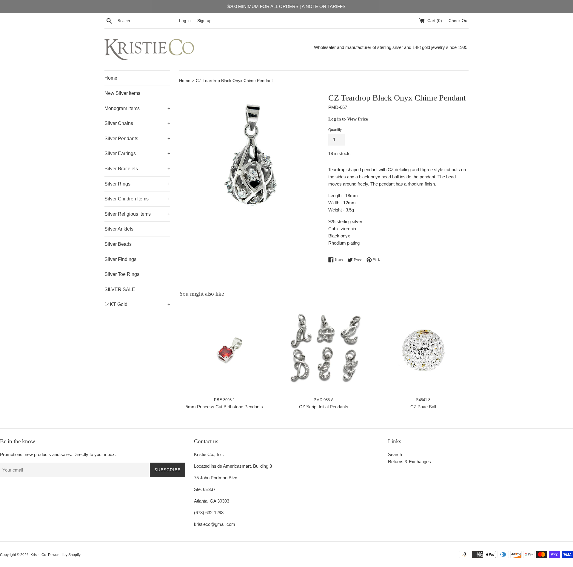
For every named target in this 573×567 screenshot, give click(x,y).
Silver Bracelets (137, 168)
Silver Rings (137, 183)
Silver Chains (137, 123)
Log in (185, 20)
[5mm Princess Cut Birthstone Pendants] (224, 348)
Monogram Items (137, 108)
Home (110, 78)
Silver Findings (120, 259)
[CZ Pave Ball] (423, 348)
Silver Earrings (137, 153)
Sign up (204, 20)
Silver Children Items (137, 198)
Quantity (335, 130)
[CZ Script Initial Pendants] (323, 348)
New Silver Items (122, 93)
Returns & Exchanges (409, 461)
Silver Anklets (118, 228)
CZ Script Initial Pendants (323, 406)
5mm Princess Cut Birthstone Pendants (224, 406)
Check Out (459, 20)
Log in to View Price (348, 119)
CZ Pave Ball (423, 406)
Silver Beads (118, 244)
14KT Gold (137, 304)
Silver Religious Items (137, 214)
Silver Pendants (137, 138)
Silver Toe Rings (121, 274)
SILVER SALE (119, 289)
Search (395, 454)
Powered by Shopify (64, 555)
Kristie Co (38, 555)
